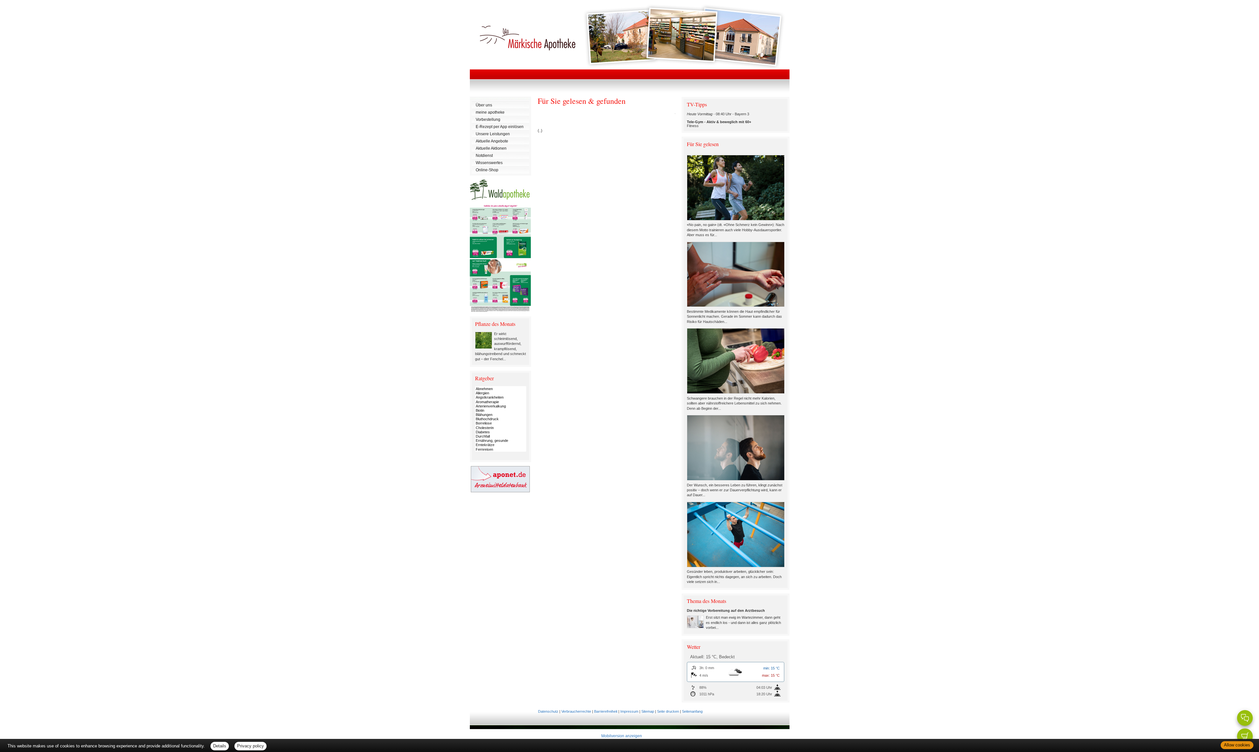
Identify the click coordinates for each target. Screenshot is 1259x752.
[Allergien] (501, 393)
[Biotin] (501, 410)
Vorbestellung (488, 119)
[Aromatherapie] (501, 402)
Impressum (629, 711)
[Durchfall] (501, 436)
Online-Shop (487, 170)
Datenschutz (548, 711)
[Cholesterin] (501, 428)
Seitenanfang (692, 711)
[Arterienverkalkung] (501, 406)
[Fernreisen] (501, 449)
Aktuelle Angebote (492, 141)
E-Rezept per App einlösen (500, 126)
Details (219, 745)
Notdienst (484, 155)
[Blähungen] (501, 415)
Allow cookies (1237, 745)
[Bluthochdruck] (501, 419)
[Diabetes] (501, 432)
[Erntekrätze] (501, 445)
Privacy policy (250, 745)
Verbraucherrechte (576, 711)
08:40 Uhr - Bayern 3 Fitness (719, 120)
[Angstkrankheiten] (501, 397)
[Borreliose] (501, 423)
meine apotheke (490, 112)
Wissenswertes (489, 162)
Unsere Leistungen (493, 134)
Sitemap (647, 711)
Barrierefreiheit (605, 711)
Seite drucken (668, 711)
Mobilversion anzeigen (621, 736)
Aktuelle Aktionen (491, 148)
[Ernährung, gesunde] (501, 441)
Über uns (484, 105)
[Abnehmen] (501, 389)
